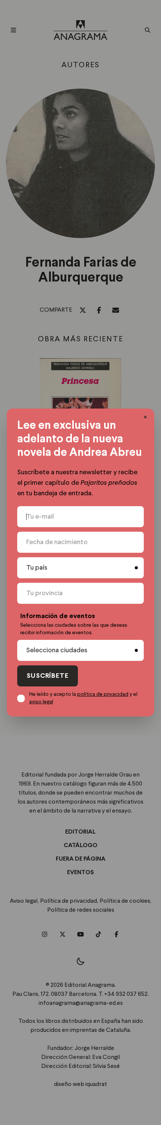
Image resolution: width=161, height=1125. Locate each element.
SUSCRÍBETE (48, 676)
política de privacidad (102, 694)
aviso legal (41, 701)
